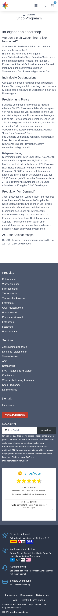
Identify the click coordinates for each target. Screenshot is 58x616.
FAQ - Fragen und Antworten (17, 370)
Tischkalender (9, 293)
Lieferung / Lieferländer (14, 351)
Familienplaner (10, 289)
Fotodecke (7, 327)
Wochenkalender (11, 284)
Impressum (8, 405)
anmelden (46, 430)
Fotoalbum (8, 303)
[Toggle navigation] (36, 5)
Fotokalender (9, 279)
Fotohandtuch (9, 331)
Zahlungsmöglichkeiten (14, 347)
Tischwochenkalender (13, 298)
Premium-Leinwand (12, 317)
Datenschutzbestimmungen (15, 461)
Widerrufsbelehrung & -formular (18, 380)
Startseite (30, 15)
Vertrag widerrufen (15, 415)
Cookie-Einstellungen (33, 600)
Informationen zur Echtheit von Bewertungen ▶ (29, 494)
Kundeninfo (8, 375)
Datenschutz (8, 366)
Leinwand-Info (9, 389)
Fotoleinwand (9, 312)
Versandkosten (10, 356)
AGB (4, 361)
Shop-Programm (11, 385)
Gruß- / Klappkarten (12, 308)
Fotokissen (8, 322)
